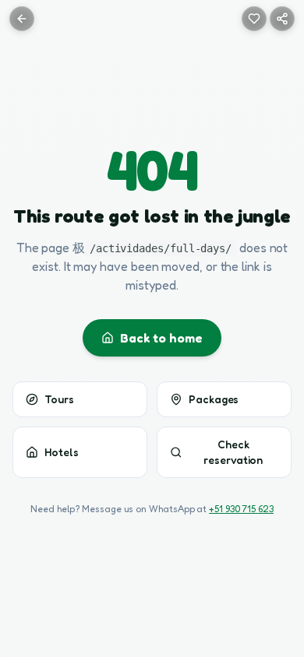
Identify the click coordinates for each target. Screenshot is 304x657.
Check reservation (233, 451)
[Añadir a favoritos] (254, 18)
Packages (214, 399)
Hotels (61, 451)
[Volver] (21, 18)
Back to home (161, 338)
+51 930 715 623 (241, 509)
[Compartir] (282, 18)
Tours (59, 399)
